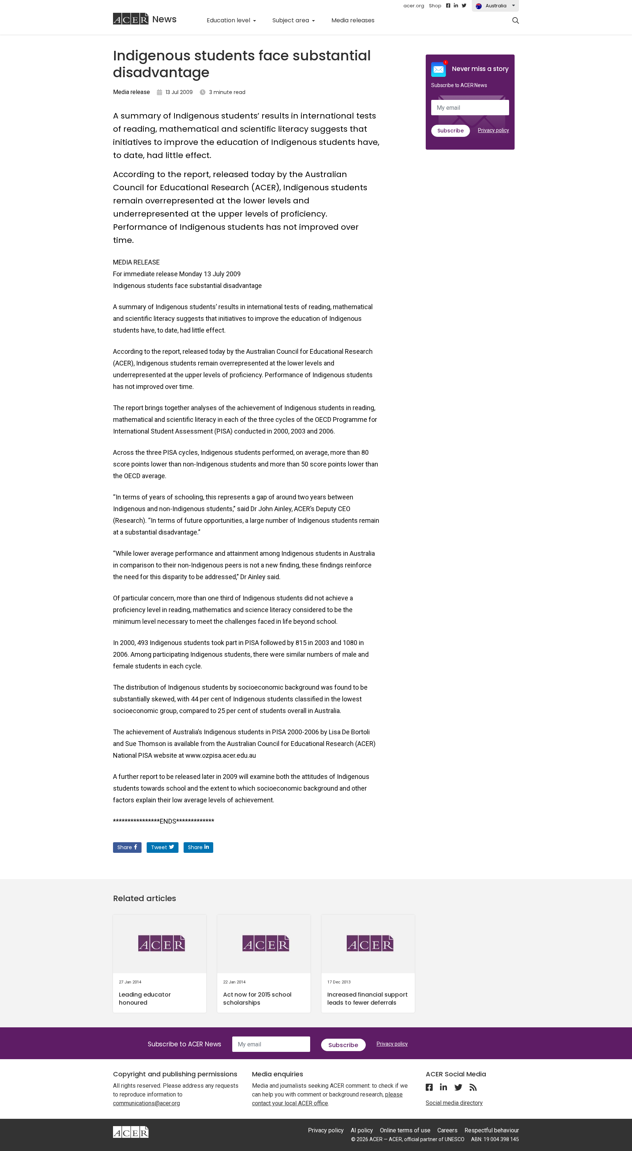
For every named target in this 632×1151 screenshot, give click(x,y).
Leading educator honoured (144, 998)
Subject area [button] (291, 20)
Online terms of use (405, 1130)
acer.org (413, 5)
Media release (131, 92)
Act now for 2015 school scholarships (257, 998)
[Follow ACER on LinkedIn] (456, 6)
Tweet (159, 847)
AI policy (362, 1130)
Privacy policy (493, 130)
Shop (435, 5)
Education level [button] (229, 20)
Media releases (357, 20)
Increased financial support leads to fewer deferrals (367, 998)
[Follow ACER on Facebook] (448, 6)
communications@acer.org (146, 1103)
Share (124, 847)
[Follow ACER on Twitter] (464, 6)
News (164, 19)
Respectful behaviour (491, 1130)
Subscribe (450, 130)
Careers (447, 1130)
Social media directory (454, 1102)
